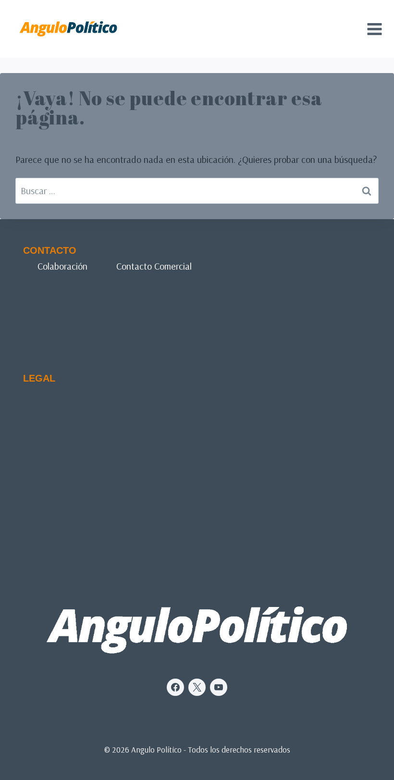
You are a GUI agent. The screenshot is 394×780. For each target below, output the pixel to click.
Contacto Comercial (154, 266)
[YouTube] (218, 687)
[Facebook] (175, 687)
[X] (197, 687)
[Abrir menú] (374, 29)
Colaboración (62, 266)
